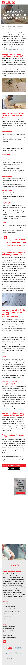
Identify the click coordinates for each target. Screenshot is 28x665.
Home (3, 26)
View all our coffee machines (11, 465)
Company (8, 26)
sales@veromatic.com (12, 637)
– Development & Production (9, 609)
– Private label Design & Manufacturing (11, 611)
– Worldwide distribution (8, 618)
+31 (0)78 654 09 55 (10, 635)
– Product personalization (9, 606)
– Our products (6, 604)
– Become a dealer (7, 616)
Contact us (11, 468)
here (23, 246)
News (14, 26)
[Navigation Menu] (25, 2)
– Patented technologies (8, 613)
